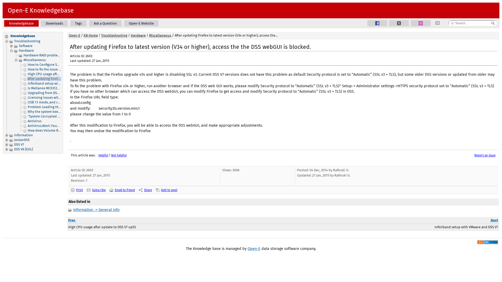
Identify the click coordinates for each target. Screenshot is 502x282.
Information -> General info (96, 210)
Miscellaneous (35, 60)
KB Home (91, 35)
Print (79, 190)
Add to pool (169, 190)
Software (25, 46)
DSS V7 (19, 144)
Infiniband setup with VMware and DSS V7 (59, 83)
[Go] (493, 23)
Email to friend (125, 190)
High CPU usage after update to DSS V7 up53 (61, 74)
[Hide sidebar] (439, 23)
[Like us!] (377, 23)
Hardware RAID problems (43, 55)
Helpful (103, 155)
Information (23, 135)
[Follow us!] (399, 23)
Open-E (74, 35)
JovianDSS (22, 140)
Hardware (26, 50)
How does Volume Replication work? (56, 130)
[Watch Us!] (421, 23)
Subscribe (99, 190)
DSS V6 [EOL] (23, 149)
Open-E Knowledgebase (41, 10)
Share (148, 190)
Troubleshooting (27, 41)
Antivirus (35, 121)
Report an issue (484, 155)
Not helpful (119, 155)
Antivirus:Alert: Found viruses (50, 126)
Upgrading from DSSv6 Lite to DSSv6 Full (58, 93)
